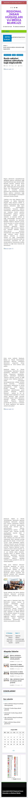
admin (12, 661)
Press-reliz (7, 55)
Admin (6, 65)
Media (18, 793)
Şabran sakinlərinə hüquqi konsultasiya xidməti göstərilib (15, 657)
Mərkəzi (13, 793)
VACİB (13, 55)
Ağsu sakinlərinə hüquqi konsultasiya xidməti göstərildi (12, 2)
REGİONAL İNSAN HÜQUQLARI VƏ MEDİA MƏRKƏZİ (14, 17)
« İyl (13, 750)
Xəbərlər (20, 55)
